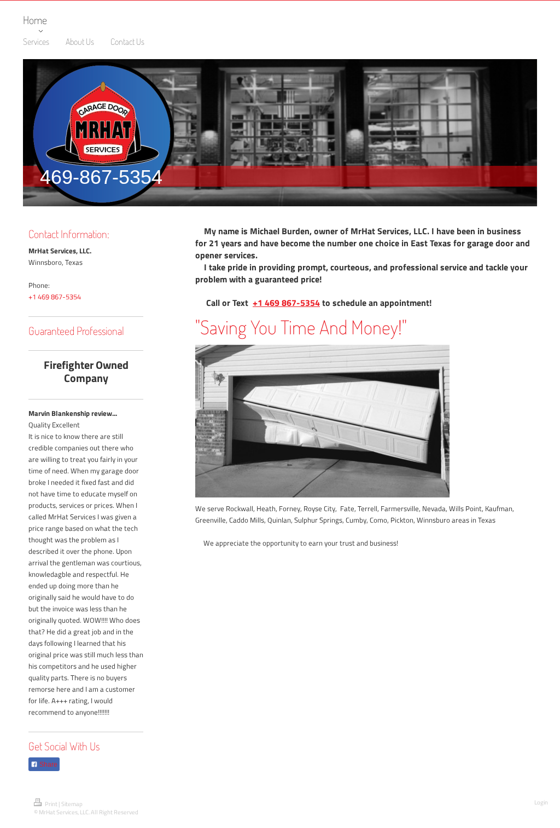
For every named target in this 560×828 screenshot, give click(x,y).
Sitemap (72, 804)
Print (51, 804)
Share (47, 764)
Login (541, 802)
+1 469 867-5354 (54, 296)
